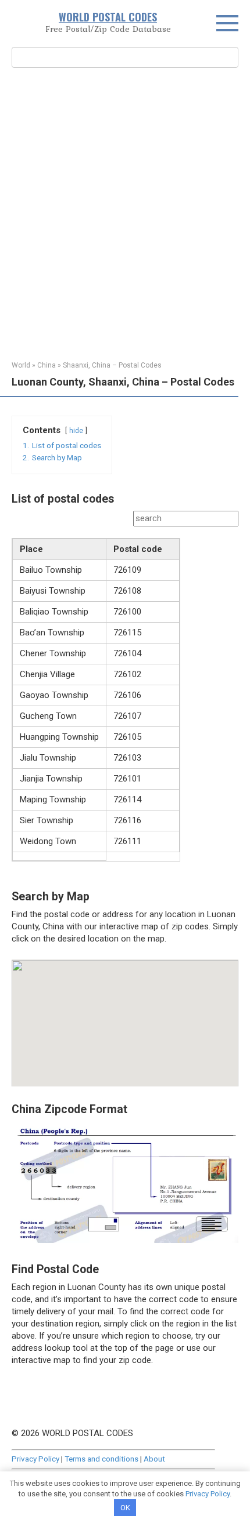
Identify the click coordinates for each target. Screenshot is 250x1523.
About (154, 1458)
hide (76, 431)
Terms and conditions (101, 1458)
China (46, 365)
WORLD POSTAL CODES (108, 16)
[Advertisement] (125, 212)
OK (125, 1507)
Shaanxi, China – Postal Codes (112, 365)
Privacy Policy (35, 1458)
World (21, 365)
